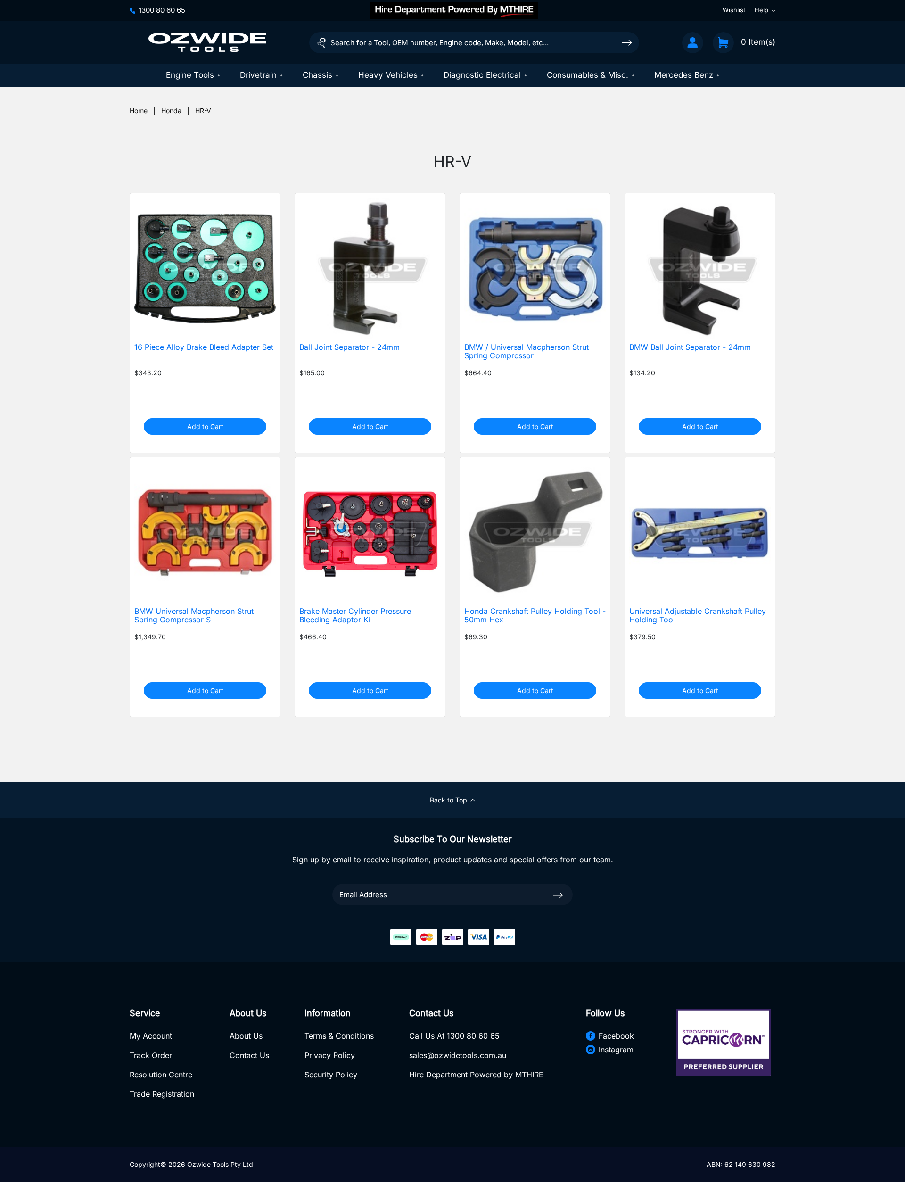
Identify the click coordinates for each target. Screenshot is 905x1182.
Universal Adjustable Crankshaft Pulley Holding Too (697, 616)
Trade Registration (162, 1094)
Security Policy (330, 1074)
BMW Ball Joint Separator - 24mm (690, 347)
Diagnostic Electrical (482, 75)
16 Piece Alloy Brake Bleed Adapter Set (203, 347)
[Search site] (627, 42)
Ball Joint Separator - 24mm (349, 347)
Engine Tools (190, 75)
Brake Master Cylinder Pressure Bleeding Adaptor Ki (355, 616)
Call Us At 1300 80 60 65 (454, 1036)
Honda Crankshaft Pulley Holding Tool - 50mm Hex (535, 616)
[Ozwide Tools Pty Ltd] (207, 42)
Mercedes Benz (683, 75)
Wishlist (734, 10)
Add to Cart (205, 426)
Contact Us (249, 1055)
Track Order (151, 1055)
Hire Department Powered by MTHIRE (476, 1074)
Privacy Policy (329, 1055)
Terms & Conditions (339, 1036)
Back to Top (448, 800)
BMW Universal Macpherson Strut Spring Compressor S (194, 616)
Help (761, 10)
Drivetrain (258, 75)
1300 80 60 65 (162, 10)
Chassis (317, 75)
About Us (246, 1036)
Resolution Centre (161, 1074)
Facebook (616, 1036)
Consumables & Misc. (587, 75)
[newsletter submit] (558, 894)
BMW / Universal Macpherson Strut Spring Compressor (526, 352)
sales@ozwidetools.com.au (457, 1055)
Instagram (616, 1049)
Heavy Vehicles (388, 75)
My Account (151, 1036)
